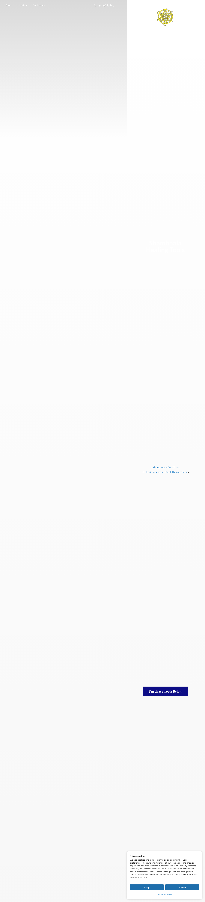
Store (9, 5)
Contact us (39, 5)
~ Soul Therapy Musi (175, 472)
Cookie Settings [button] (164, 894)
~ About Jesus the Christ (165, 467)
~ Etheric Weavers (152, 472)
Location (22, 5)
